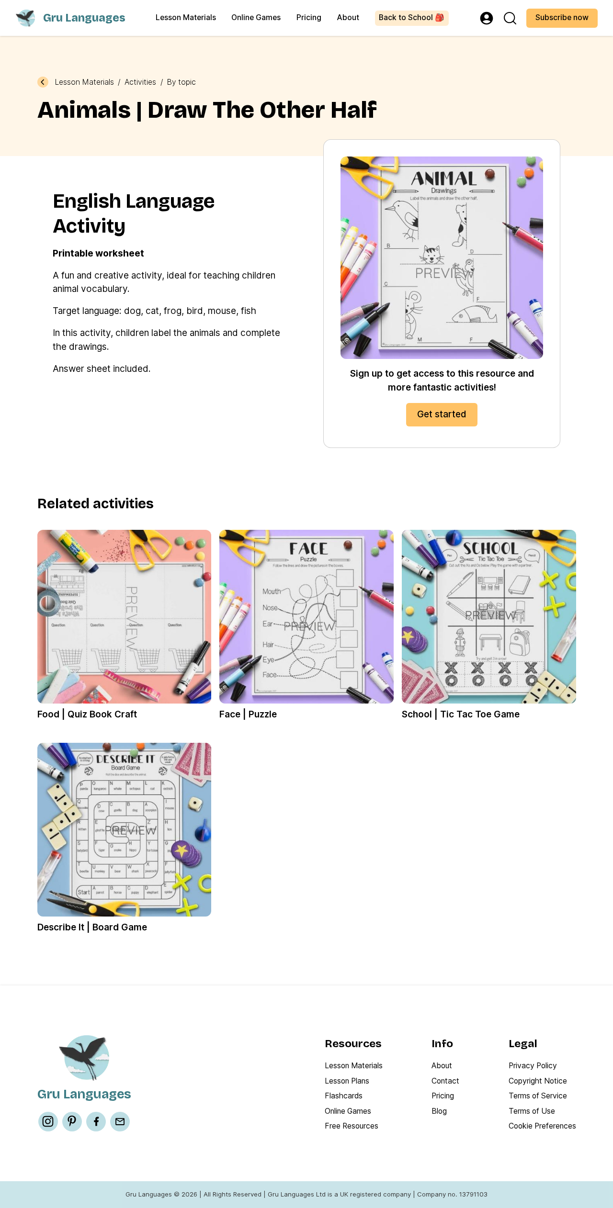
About (348, 17)
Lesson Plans (347, 1080)
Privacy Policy (533, 1065)
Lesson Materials (186, 17)
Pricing (308, 17)
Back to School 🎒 (411, 17)
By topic (181, 82)
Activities (140, 82)
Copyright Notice (538, 1080)
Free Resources (351, 1125)
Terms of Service (538, 1095)
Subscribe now (562, 17)
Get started (441, 414)
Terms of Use (532, 1111)
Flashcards (344, 1095)
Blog (439, 1111)
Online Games (256, 17)
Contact (445, 1080)
